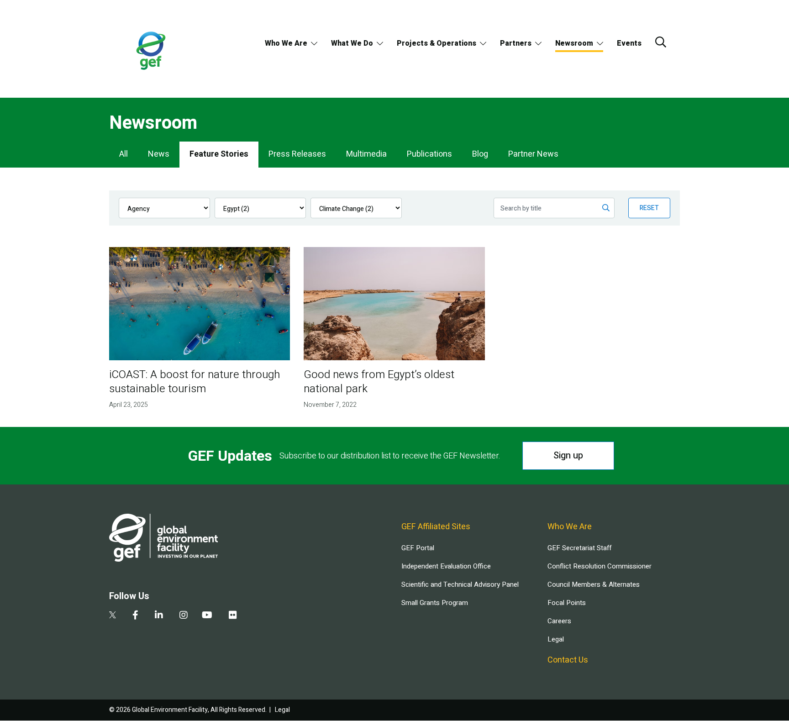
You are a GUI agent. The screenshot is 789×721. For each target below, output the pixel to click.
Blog (480, 154)
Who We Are (286, 43)
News (158, 154)
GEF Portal (417, 548)
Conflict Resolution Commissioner (599, 566)
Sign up (568, 455)
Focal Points (566, 603)
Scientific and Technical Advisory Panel (460, 584)
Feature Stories (218, 154)
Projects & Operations (436, 43)
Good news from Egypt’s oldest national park (379, 382)
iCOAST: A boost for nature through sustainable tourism (194, 382)
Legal (555, 639)
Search (660, 42)
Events (629, 43)
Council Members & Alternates (593, 584)
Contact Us (567, 660)
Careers (559, 621)
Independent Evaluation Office (446, 566)
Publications (429, 154)
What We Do (352, 43)
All (123, 154)
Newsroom (574, 43)
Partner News (533, 154)
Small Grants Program (434, 603)
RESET (649, 208)
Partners (515, 43)
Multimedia (366, 154)
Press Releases (297, 154)
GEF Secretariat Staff (579, 548)
